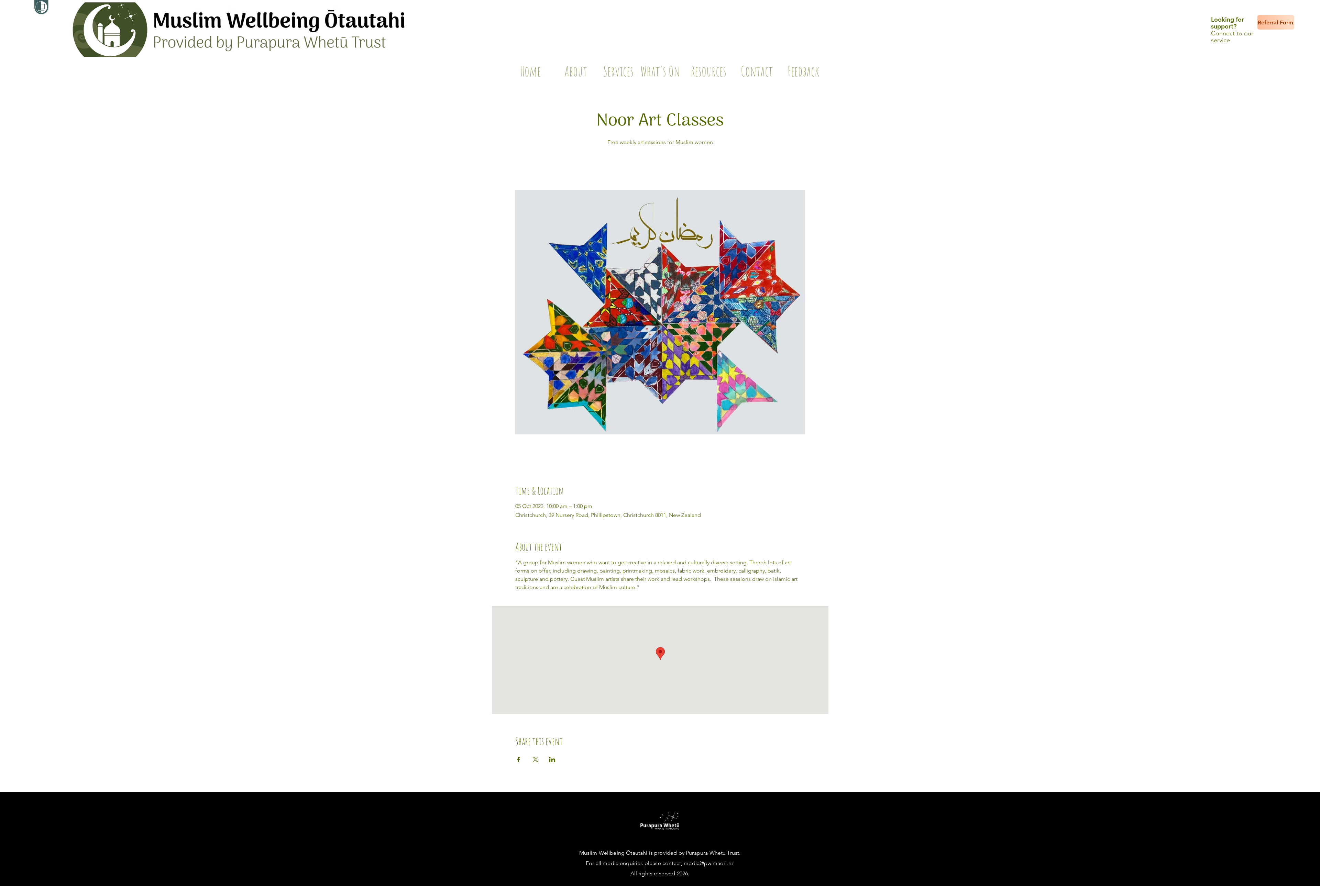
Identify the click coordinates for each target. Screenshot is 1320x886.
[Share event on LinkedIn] (552, 759)
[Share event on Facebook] (518, 759)
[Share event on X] (535, 759)
